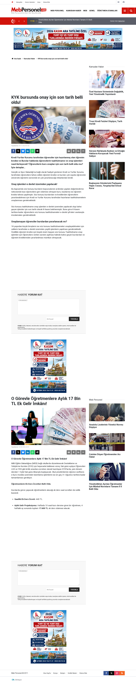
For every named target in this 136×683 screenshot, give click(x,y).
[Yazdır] (69, 151)
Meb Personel (57, 11)
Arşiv (38, 2)
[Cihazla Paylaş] (37, 151)
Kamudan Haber (73, 11)
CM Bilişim (18, 680)
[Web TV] (118, 2)
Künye (55, 673)
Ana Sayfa (17, 59)
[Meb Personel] (28, 11)
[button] (74, 151)
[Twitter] (18, 151)
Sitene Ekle (46, 2)
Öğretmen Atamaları (107, 11)
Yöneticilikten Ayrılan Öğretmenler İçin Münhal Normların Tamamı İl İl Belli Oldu (65, 21)
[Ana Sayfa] (12, 2)
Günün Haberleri (30, 2)
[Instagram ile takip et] (116, 673)
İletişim (62, 673)
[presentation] (19, 21)
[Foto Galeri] (123, 2)
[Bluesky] (23, 151)
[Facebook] (13, 151)
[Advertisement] (48, 79)
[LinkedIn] (28, 151)
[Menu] (125, 11)
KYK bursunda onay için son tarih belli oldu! (53, 59)
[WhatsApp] (32, 151)
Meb (85, 11)
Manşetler (19, 2)
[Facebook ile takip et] (106, 673)
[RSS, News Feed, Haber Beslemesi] (122, 673)
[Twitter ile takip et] (111, 673)
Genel (92, 11)
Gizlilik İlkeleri (72, 673)
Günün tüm (117, 21)
